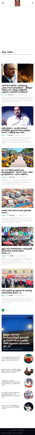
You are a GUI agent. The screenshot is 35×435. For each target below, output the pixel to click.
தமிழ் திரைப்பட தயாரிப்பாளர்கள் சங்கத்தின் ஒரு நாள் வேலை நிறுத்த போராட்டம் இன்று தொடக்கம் (16, 130)
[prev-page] (27, 317)
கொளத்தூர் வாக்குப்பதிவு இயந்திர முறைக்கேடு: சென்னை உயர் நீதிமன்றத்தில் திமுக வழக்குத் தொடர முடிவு (11, 395)
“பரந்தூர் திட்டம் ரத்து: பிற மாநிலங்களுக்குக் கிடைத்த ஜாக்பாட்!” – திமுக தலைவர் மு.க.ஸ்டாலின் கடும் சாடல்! (12, 383)
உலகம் (3, 94)
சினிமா (3, 135)
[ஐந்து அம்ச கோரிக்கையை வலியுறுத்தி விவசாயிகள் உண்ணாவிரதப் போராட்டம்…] (17, 236)
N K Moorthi (11, 94)
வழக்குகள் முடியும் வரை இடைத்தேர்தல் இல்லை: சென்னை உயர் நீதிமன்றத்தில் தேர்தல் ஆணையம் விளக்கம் (11, 371)
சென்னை (4, 215)
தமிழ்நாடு (4, 177)
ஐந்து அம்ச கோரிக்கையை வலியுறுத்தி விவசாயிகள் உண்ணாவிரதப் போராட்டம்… (17, 251)
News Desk (12, 177)
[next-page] (13, 310)
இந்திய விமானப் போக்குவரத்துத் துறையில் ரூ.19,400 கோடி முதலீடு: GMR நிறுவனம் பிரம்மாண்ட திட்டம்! (17, 340)
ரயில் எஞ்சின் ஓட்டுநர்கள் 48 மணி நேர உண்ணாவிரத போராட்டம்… (17, 291)
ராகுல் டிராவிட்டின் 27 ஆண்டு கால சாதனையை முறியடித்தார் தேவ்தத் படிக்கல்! (10, 407)
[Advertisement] (17, 28)
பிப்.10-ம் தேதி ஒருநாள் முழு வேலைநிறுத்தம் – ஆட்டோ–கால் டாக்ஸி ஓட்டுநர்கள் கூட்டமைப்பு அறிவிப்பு (17, 172)
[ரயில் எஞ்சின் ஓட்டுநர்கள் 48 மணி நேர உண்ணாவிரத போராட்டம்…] (17, 278)
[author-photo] (6, 95)
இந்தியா (3, 295)
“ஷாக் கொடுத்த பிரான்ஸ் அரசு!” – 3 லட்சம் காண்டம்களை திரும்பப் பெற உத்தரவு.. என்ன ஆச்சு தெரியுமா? (11, 358)
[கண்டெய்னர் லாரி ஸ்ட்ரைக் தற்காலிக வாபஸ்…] (17, 198)
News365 (10, 135)
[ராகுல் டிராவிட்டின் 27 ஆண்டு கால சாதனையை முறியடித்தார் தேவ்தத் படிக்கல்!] (28, 407)
